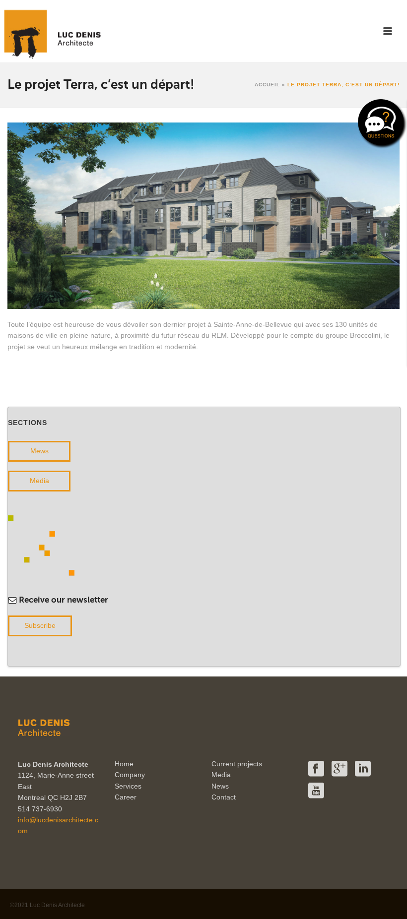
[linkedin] (363, 769)
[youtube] (316, 791)
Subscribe (40, 625)
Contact (223, 797)
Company (130, 775)
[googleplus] (339, 769)
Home (124, 764)
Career (125, 797)
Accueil (267, 84)
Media (39, 481)
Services (128, 786)
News (220, 786)
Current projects (236, 764)
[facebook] (316, 769)
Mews (39, 451)
